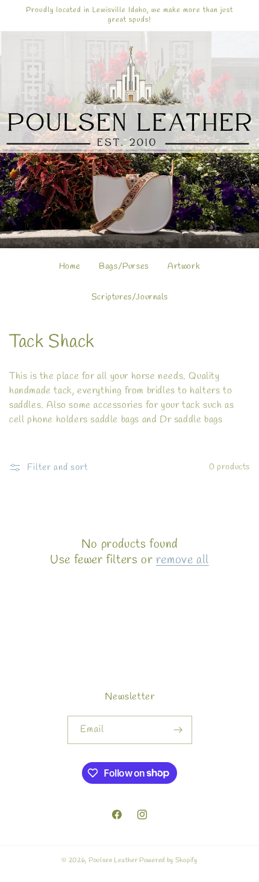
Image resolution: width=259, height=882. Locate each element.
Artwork (183, 266)
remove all (182, 560)
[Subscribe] (178, 730)
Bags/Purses (124, 266)
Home (69, 266)
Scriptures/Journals (129, 297)
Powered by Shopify (168, 860)
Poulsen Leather (113, 860)
